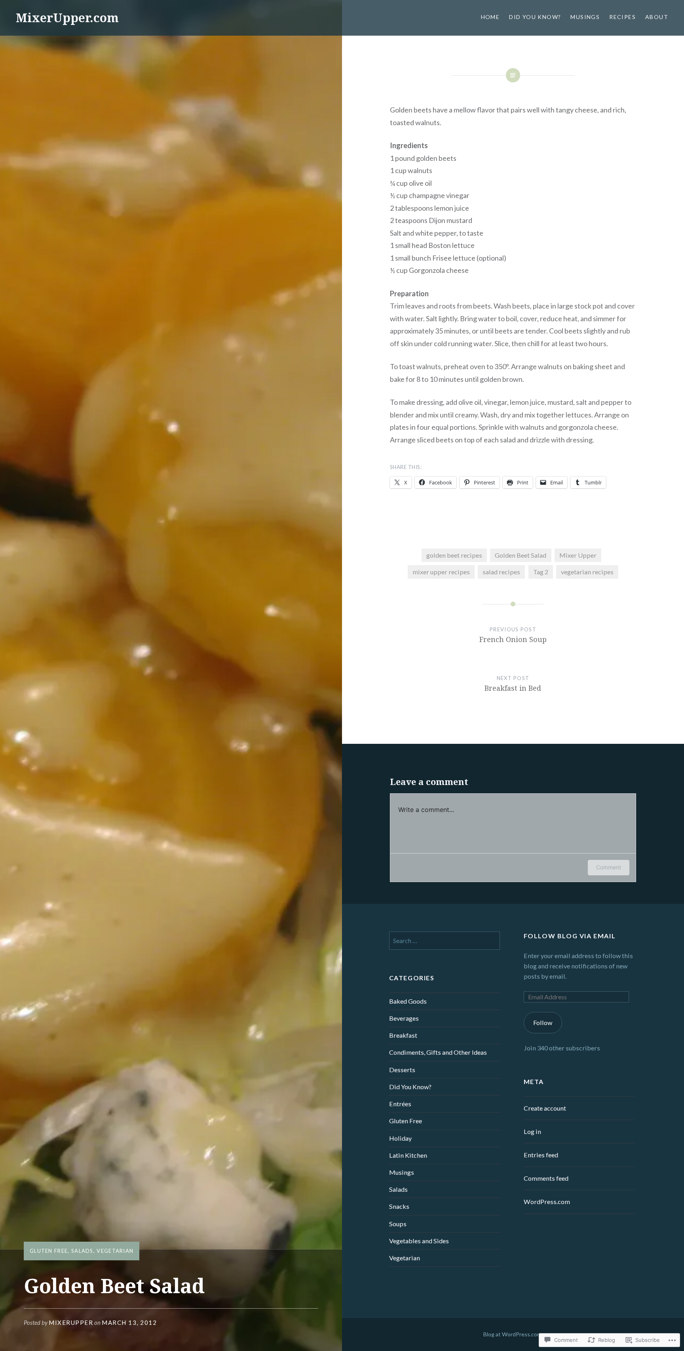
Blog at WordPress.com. (513, 1334)
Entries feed (541, 1155)
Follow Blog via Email (570, 935)
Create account (545, 1108)
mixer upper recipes (441, 571)
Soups (398, 1223)
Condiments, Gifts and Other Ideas (438, 1052)
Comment (608, 867)
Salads (82, 1251)
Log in (532, 1131)
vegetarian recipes (587, 571)
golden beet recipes (454, 555)
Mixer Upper (578, 555)
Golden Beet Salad (520, 555)
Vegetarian (115, 1251)
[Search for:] (444, 940)
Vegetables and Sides (419, 1240)
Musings (585, 16)
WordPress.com (547, 1201)
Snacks (399, 1206)
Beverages (404, 1018)
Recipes (622, 16)
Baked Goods (408, 1001)
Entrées (400, 1103)
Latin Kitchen (408, 1155)
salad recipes (501, 571)
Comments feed (546, 1178)
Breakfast (403, 1035)
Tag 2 (540, 571)
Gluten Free (49, 1251)
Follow (542, 1022)
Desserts (402, 1069)
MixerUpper (71, 1322)
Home (490, 16)
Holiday (400, 1138)
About (656, 16)
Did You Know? (535, 16)
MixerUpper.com (67, 18)
